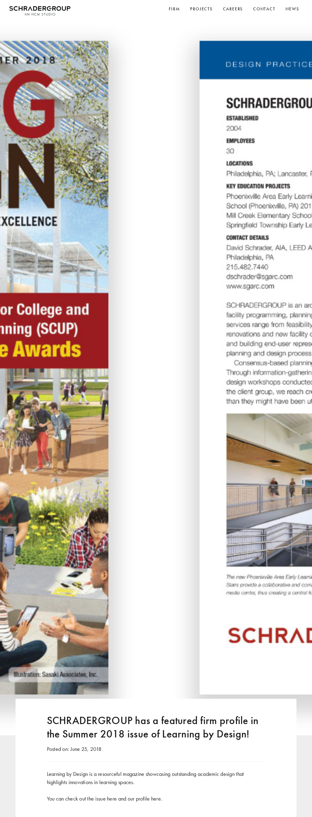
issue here (106, 798)
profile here (148, 798)
